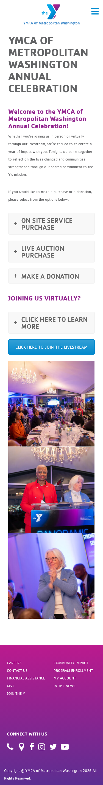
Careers (14, 663)
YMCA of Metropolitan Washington (51, 23)
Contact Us (17, 670)
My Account (65, 678)
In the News (64, 686)
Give (11, 686)
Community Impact (71, 663)
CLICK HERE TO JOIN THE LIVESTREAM (51, 347)
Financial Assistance (26, 678)
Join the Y (16, 693)
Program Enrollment (73, 670)
